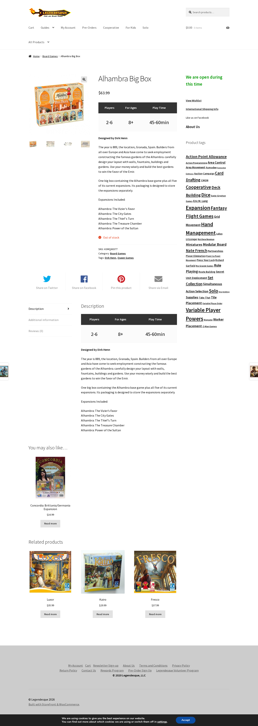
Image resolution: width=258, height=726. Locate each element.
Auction (198, 173)
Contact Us (89, 670)
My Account (68, 27)
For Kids (131, 27)
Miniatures (194, 244)
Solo (145, 27)
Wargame (208, 319)
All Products (36, 42)
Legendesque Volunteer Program (177, 670)
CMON (204, 180)
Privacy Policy (181, 665)
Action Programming (196, 162)
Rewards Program (112, 670)
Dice (205, 195)
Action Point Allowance (206, 156)
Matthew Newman (206, 239)
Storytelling (224, 292)
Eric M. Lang (200, 201)
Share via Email (158, 288)
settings (162, 722)
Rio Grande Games (204, 266)
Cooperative (111, 27)
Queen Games (125, 257)
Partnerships (215, 251)
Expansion (198, 207)
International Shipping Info (202, 109)
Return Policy (68, 670)
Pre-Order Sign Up (140, 670)
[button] (84, 79)
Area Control (217, 162)
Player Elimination (196, 255)
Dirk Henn (110, 257)
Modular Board (214, 244)
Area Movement (195, 167)
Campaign (208, 173)
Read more (50, 523)
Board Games (50, 56)
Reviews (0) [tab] (36, 331)
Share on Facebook (84, 288)
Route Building (207, 271)
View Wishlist (194, 100)
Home (36, 56)
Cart (31, 27)
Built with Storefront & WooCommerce (54, 704)
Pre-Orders (89, 27)
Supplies (192, 297)
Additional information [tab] (44, 320)
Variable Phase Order (212, 303)
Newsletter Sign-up (105, 665)
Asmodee (211, 167)
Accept (186, 720)
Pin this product (121, 288)
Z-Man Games (209, 326)
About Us (129, 665)
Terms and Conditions (153, 665)
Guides (45, 27)
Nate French (196, 250)
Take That (204, 297)
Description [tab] (36, 309)
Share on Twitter (47, 288)
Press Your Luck (206, 260)
